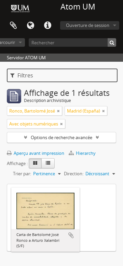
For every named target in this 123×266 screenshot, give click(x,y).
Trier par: (22, 174)
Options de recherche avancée (61, 137)
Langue (30, 25)
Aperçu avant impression (38, 153)
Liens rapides (47, 25)
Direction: (73, 174)
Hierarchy (85, 153)
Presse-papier (13, 25)
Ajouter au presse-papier (71, 235)
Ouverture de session (87, 25)
